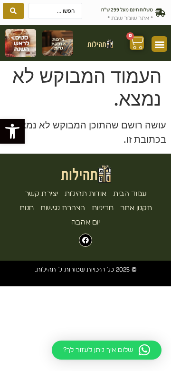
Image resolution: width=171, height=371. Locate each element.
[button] (12, 131)
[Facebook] (85, 240)
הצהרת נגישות (62, 208)
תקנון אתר (136, 208)
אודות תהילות (85, 193)
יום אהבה (85, 222)
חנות (26, 208)
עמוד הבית (130, 193)
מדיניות (103, 208)
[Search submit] (13, 11)
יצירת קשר (41, 193)
